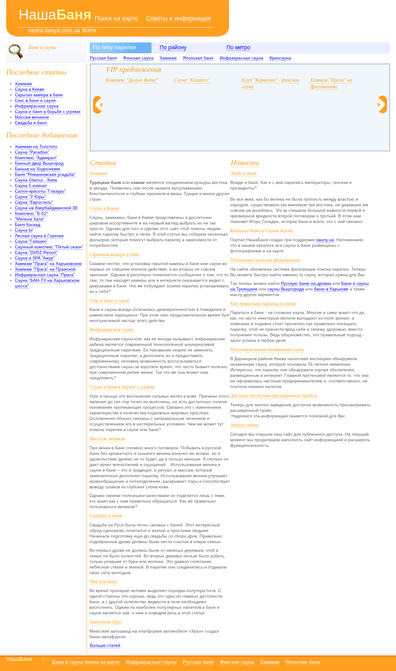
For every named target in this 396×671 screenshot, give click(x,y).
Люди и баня (243, 173)
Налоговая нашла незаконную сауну (267, 349)
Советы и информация (178, 18)
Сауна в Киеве (29, 89)
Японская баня (198, 57)
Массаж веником (32, 117)
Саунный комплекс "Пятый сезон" (49, 246)
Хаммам (168, 57)
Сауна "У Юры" (30, 196)
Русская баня (103, 57)
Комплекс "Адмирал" (36, 157)
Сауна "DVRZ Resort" (36, 252)
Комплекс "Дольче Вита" (132, 79)
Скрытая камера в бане (39, 94)
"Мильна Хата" (30, 218)
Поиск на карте (116, 18)
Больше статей (105, 645)
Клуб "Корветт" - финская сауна (270, 82)
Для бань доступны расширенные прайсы (273, 395)
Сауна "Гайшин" (31, 241)
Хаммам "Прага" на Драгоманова (331, 82)
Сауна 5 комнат (31, 185)
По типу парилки (114, 47)
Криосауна (280, 57)
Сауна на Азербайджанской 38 (46, 207)
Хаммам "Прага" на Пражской (45, 269)
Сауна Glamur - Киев (36, 179)
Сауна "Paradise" (32, 152)
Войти (89, 30)
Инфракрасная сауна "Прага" (45, 274)
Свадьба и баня (31, 122)
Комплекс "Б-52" (31, 213)
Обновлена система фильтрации (265, 259)
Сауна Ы (23, 230)
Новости (245, 162)
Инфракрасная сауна (241, 57)
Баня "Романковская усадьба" (45, 174)
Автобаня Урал (105, 621)
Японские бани (303, 662)
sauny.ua (325, 239)
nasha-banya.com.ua (54, 30)
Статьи (103, 162)
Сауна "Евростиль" (34, 202)
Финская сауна (138, 57)
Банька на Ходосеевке (37, 168)
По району (173, 47)
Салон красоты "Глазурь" (40, 191)
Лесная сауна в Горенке (39, 235)
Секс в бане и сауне (35, 100)
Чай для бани (103, 581)
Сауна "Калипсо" (192, 79)
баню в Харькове (331, 288)
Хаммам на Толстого (36, 146)
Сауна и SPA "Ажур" (35, 257)
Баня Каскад (27, 224)
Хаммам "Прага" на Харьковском (48, 263)
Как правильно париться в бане (263, 303)
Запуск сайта (244, 424)
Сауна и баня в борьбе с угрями (47, 111)
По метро (238, 47)
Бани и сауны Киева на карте (85, 662)
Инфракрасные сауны (151, 662)
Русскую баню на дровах (306, 283)
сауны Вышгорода (285, 288)
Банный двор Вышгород (39, 163)
